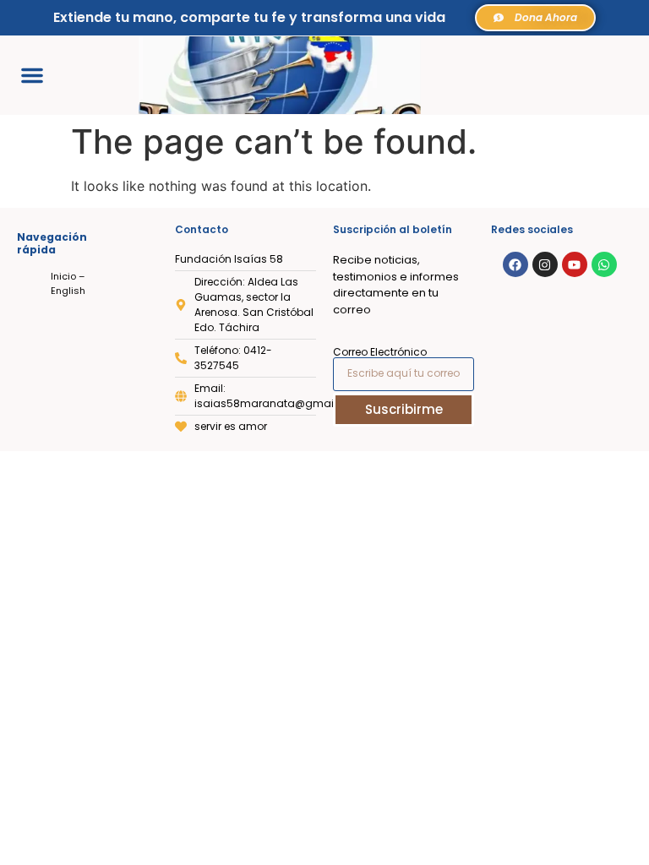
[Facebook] (515, 264)
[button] (32, 75)
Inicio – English (68, 283)
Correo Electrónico (380, 352)
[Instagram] (545, 264)
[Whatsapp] (604, 264)
